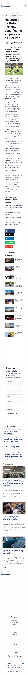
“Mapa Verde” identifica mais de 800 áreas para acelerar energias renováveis (13, 551)
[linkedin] (17, 656)
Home (6, 13)
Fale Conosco (15, 649)
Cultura (15, 626)
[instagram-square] (20, 656)
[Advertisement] (14, 352)
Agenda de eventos (14, 647)
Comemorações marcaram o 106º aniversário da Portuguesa (13, 431)
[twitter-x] (15, 656)
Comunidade (15, 622)
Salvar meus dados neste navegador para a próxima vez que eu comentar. (13, 407)
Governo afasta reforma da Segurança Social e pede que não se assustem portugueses (14, 517)
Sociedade (14, 620)
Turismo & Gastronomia (15, 636)
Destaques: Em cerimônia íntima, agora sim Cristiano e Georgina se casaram (13, 439)
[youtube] (12, 656)
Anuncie (15, 644)
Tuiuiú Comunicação (16, 671)
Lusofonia (14, 624)
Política (15, 632)
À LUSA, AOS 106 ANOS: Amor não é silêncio (12, 447)
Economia (15, 634)
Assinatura (14, 646)
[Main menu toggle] (25, 5)
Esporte (9, 13)
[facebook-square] (9, 656)
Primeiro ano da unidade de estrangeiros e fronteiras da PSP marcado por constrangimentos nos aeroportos (13, 482)
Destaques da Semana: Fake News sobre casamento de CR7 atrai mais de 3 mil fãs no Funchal (13, 455)
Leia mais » (5, 498)
